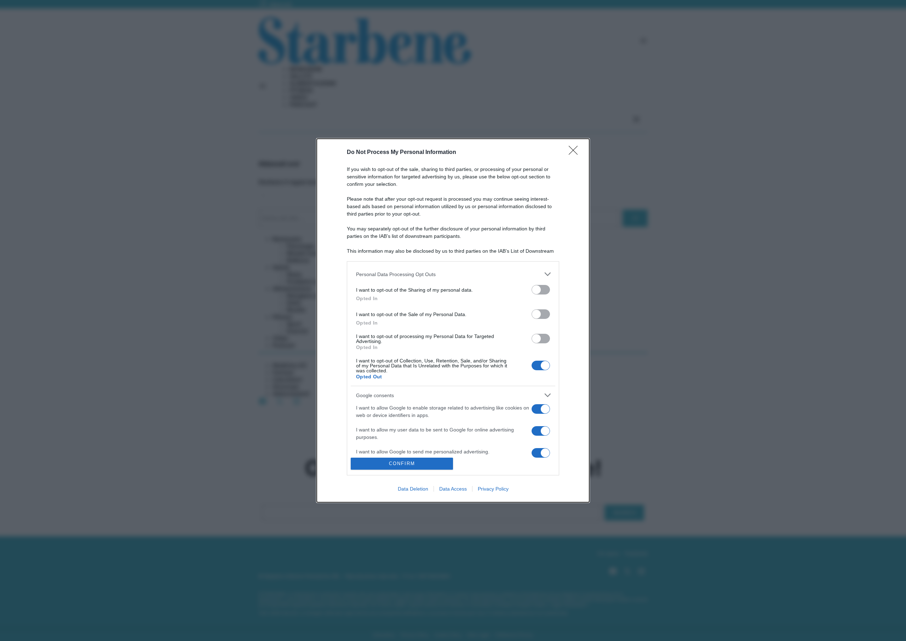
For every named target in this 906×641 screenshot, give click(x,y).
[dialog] (453, 320)
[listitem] (453, 274)
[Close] (575, 152)
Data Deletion (413, 489)
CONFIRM (402, 463)
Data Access (453, 489)
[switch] (541, 289)
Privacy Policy (493, 489)
